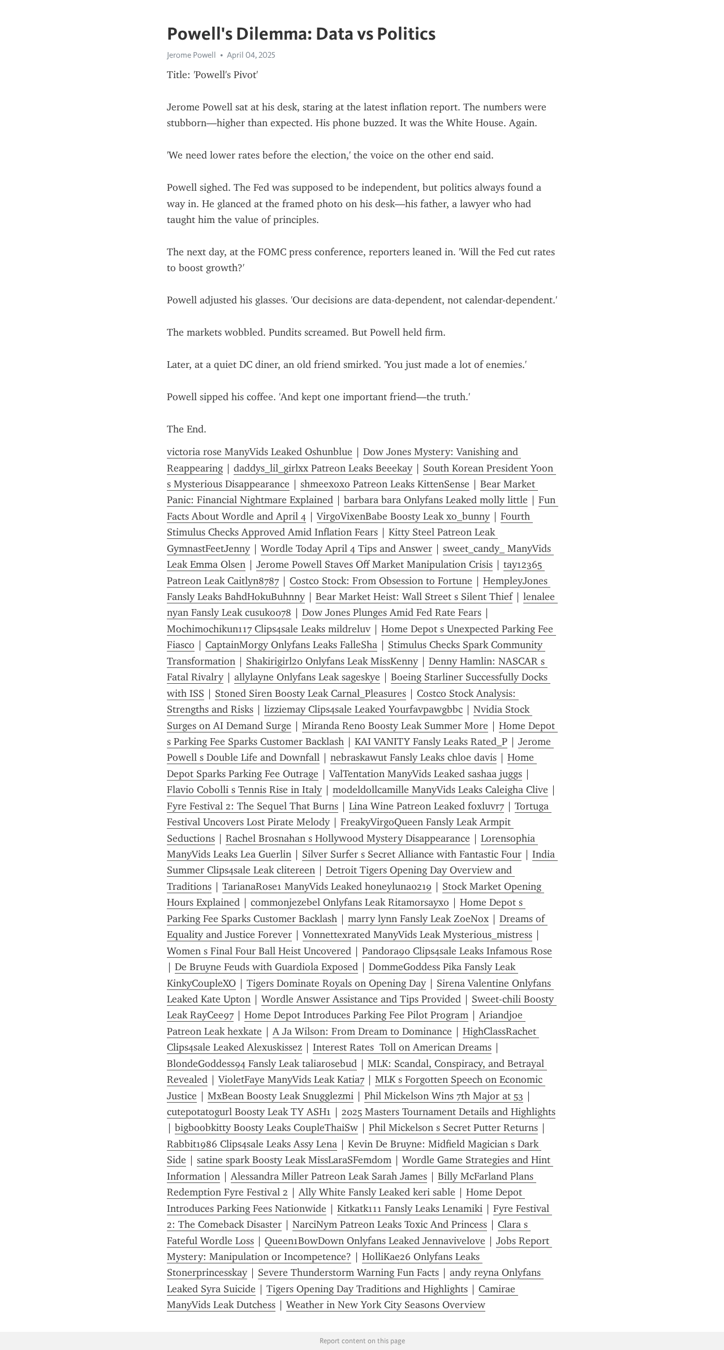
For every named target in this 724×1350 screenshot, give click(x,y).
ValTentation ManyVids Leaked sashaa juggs (425, 774)
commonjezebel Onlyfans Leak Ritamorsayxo (350, 902)
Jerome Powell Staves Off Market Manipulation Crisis (374, 564)
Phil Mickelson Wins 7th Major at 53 (443, 1096)
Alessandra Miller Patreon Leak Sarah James (329, 1176)
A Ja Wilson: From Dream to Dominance (362, 1031)
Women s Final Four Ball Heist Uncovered (259, 951)
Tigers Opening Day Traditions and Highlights (367, 1289)
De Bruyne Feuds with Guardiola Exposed (266, 967)
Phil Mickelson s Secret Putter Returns (453, 1127)
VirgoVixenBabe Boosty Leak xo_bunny (403, 516)
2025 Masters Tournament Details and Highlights (448, 1111)
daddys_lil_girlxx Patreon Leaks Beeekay (323, 468)
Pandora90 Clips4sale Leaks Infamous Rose (457, 951)
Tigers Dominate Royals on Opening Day (336, 983)
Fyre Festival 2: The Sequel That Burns (252, 806)
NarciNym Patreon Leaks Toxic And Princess (389, 1224)
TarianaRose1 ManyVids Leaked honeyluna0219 (327, 886)
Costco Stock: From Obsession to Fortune (381, 581)
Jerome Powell (191, 55)
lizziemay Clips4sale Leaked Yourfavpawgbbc (363, 709)
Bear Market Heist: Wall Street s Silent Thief (414, 596)
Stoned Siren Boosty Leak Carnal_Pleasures (310, 693)
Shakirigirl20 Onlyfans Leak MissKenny (332, 661)
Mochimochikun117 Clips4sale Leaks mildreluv (268, 629)
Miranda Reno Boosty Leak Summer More (395, 725)
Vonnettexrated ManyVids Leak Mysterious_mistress (417, 934)
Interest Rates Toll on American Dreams (402, 1047)
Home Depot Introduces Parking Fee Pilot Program (356, 1015)
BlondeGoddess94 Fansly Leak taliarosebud (262, 1063)
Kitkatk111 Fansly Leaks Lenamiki (409, 1208)
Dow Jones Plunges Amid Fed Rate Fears (391, 612)
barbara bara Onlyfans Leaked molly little (436, 500)
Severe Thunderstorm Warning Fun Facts (348, 1272)
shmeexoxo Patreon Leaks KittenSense (384, 484)
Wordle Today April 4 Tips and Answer (346, 548)
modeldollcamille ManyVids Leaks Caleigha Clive (440, 789)
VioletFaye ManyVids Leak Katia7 (291, 1079)
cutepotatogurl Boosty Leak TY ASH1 (249, 1111)
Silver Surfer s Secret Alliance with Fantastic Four (412, 854)
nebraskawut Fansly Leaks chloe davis (413, 757)
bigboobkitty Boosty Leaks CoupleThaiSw (266, 1127)
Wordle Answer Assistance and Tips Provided (361, 999)
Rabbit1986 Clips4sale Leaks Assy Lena (252, 1144)
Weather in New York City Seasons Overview (385, 1304)
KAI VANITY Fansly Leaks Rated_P (431, 741)
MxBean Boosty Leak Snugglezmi (281, 1096)
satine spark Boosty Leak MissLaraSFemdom (294, 1160)
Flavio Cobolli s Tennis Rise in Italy (244, 789)
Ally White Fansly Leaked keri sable (377, 1192)
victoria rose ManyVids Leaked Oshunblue (259, 451)
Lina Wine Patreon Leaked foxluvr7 (426, 806)
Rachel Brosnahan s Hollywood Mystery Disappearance (348, 838)
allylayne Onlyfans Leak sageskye (307, 677)
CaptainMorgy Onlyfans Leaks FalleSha (291, 644)
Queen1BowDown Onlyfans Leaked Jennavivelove (375, 1241)
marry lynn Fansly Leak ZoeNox (418, 918)
